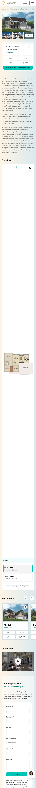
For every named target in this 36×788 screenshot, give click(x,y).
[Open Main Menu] (32, 3)
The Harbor (8, 625)
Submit (18, 774)
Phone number (11, 738)
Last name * (10, 717)
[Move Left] (25, 598)
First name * (10, 706)
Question (9, 759)
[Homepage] (9, 3)
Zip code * (9, 749)
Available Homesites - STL (13, 49)
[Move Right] (31, 598)
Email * (8, 727)
